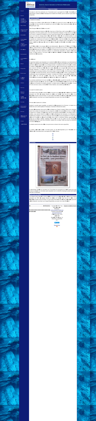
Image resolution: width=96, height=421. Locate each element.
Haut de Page (57, 225)
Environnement (24, 54)
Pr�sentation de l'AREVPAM (24, 116)
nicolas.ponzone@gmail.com (57, 210)
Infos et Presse (23, 25)
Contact (22, 121)
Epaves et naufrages (22, 92)
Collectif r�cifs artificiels (24, 40)
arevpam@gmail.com (57, 212)
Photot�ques (23, 49)
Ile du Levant (23, 73)
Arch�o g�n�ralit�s (23, 97)
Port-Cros (22, 87)
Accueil (22, 10)
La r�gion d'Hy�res (23, 78)
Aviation (22, 82)
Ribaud (22, 63)
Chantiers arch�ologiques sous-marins (24, 44)
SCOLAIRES (23, 35)
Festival (22, 15)
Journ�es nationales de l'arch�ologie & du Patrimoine (24, 20)
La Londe (22, 101)
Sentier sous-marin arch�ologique (24, 30)
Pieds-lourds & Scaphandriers (23, 107)
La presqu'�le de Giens (24, 59)
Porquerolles (23, 68)
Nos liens (22, 111)
